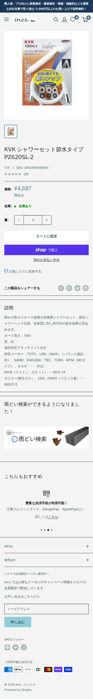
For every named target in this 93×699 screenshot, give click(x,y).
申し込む (18, 622)
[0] (85, 19)
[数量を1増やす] (46, 220)
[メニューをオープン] (6, 19)
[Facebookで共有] (61, 288)
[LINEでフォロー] (7, 648)
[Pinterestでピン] (69, 288)
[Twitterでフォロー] (16, 647)
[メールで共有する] (86, 288)
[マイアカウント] (64, 19)
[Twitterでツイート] (77, 288)
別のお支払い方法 (46, 260)
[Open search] (56, 19)
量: (6, 220)
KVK (7, 167)
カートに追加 (46, 236)
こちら (53, 517)
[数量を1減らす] (19, 220)
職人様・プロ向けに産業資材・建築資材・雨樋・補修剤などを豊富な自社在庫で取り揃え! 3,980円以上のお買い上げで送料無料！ (46, 6)
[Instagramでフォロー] (24, 647)
